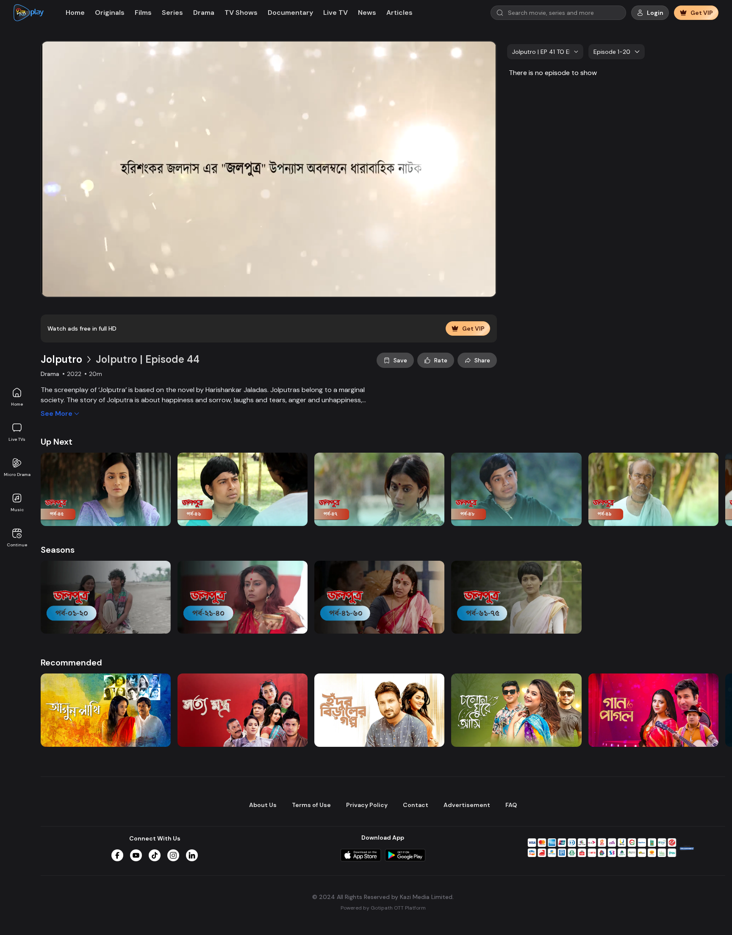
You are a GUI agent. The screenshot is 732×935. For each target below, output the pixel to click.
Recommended (71, 662)
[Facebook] (117, 855)
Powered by (383, 907)
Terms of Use (311, 805)
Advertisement (467, 805)
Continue (17, 545)
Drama (203, 12)
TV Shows (241, 12)
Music (17, 509)
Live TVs (16, 439)
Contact (415, 805)
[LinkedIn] (192, 855)
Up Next (56, 441)
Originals (110, 12)
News (367, 12)
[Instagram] (173, 855)
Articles (399, 12)
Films (143, 12)
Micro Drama (17, 474)
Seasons (58, 549)
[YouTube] (136, 855)
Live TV (335, 12)
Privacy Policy (367, 805)
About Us (263, 805)
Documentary (290, 12)
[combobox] (545, 51)
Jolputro (61, 359)
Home (17, 404)
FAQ (511, 805)
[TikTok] (155, 855)
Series (172, 12)
